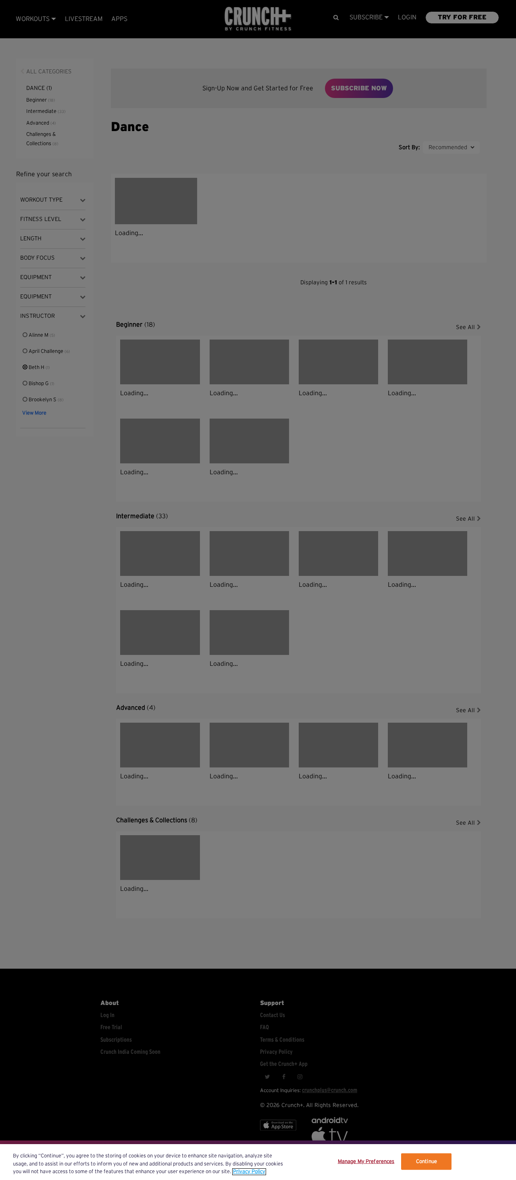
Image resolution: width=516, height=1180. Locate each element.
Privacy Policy (249, 1171)
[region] (258, 1162)
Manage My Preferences (366, 1161)
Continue (426, 1161)
